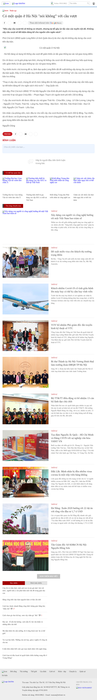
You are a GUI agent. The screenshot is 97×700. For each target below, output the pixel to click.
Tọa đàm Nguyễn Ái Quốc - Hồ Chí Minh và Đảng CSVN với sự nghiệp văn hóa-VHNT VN (72, 438)
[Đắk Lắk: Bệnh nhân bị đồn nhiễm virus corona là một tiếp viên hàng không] (25, 482)
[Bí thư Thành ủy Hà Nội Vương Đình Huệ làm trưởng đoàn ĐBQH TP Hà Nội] (25, 372)
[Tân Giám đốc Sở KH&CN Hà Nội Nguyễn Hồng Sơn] (25, 555)
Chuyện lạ (72, 671)
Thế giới (34, 671)
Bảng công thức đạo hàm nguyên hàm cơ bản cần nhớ (22, 600)
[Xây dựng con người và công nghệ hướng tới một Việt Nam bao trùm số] (25, 225)
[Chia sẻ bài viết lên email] (14, 23)
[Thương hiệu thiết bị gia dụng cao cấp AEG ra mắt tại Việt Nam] (36, 184)
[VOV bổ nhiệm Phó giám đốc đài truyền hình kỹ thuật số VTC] (25, 335)
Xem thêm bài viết (49, 576)
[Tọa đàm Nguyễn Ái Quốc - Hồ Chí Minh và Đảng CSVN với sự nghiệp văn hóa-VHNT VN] (25, 445)
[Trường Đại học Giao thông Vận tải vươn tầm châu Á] (13, 184)
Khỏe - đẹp (62, 671)
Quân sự (83, 671)
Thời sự (13, 11)
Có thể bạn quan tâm (13, 173)
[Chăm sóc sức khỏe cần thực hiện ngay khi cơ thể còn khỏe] (84, 184)
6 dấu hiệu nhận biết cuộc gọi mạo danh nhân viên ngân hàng (24, 649)
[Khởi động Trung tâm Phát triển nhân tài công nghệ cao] (60, 184)
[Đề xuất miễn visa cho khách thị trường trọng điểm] (25, 262)
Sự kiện (4, 675)
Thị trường (24, 671)
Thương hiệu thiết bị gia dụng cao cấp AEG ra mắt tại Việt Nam (36, 197)
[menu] (6, 3)
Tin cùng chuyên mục (13, 206)
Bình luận (7, 134)
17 (14, 609)
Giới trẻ (52, 671)
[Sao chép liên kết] (19, 23)
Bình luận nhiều (36, 583)
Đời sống (13, 671)
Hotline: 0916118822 (60, 3)
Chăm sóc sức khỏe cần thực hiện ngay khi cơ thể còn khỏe (84, 197)
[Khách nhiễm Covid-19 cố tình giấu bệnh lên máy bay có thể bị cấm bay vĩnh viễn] (25, 299)
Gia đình (43, 671)
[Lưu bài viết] (25, 23)
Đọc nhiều (13, 583)
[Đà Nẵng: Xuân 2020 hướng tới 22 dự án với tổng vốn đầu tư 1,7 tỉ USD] (25, 518)
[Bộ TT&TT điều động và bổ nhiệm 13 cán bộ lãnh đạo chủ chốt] (25, 409)
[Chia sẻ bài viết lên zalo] (9, 23)
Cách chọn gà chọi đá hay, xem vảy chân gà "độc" (20, 615)
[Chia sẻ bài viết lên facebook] (4, 23)
